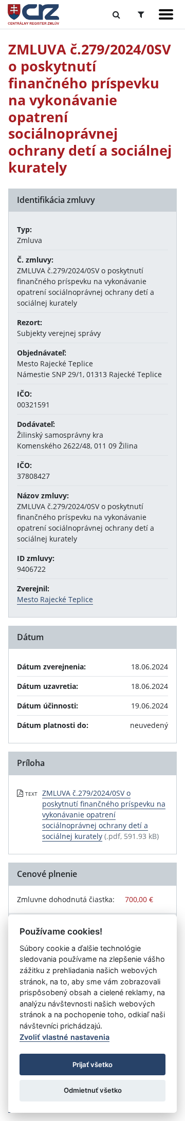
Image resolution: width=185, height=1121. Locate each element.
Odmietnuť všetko (93, 1090)
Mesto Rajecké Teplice (55, 599)
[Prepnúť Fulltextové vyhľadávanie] (116, 14)
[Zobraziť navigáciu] (166, 14)
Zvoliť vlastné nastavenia (64, 1037)
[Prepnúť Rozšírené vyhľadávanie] (141, 14)
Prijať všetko (92, 1064)
